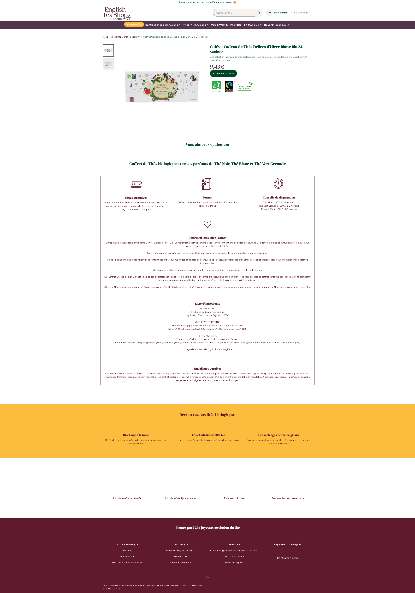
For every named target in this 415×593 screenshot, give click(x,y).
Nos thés (127, 550)
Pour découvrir (132, 36)
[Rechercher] (259, 13)
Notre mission (181, 556)
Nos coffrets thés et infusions (127, 562)
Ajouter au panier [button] (225, 73)
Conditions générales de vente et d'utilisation (234, 550)
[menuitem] (134, 24)
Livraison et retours (234, 556)
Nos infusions (127, 556)
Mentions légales (234, 562)
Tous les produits (112, 36)
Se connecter (301, 12)
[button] (119, 86)
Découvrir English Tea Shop (180, 550)
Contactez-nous (288, 558)
